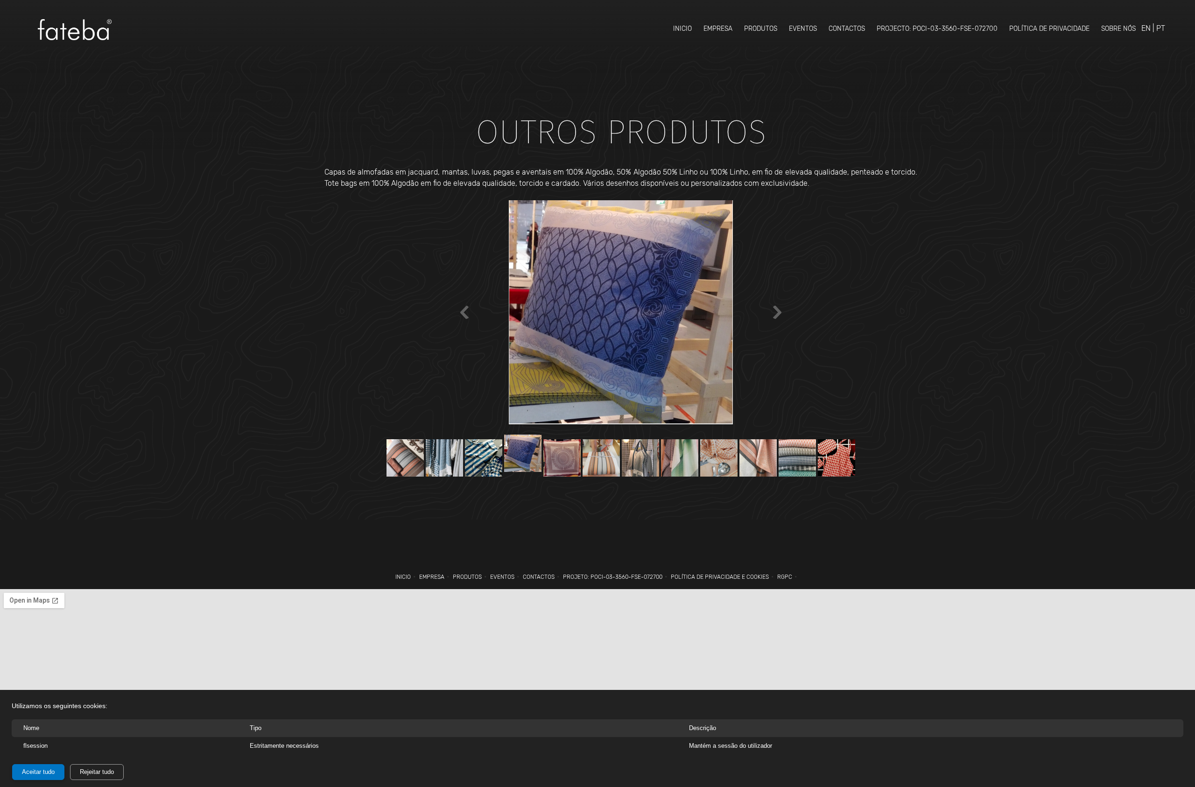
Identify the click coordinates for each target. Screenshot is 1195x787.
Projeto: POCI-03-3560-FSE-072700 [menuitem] (612, 577)
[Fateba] (74, 30)
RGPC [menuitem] (784, 577)
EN (1146, 28)
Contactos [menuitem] (539, 577)
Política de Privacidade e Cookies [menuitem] (720, 577)
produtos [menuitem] (467, 577)
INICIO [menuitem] (403, 577)
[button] (621, 314)
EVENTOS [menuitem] (502, 577)
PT (1160, 28)
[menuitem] (682, 28)
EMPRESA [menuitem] (431, 577)
